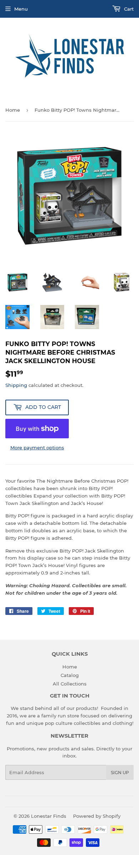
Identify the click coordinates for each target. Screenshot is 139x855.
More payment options (37, 447)
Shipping (16, 385)
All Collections (70, 684)
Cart (128, 9)
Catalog (70, 675)
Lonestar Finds (48, 816)
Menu (21, 9)
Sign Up (120, 772)
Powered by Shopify (96, 816)
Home (12, 110)
